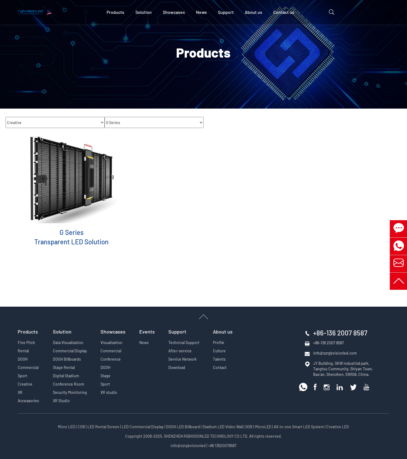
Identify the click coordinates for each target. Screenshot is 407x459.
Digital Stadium (66, 375)
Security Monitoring (70, 392)
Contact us (283, 12)
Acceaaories (28, 400)
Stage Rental (64, 367)
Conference (111, 359)
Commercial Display (70, 350)
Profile (218, 342)
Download (176, 367)
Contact (219, 367)
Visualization (111, 342)
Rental (23, 350)
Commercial (28, 367)
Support (226, 12)
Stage (105, 375)
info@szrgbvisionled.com (335, 353)
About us (253, 12)
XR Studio (61, 400)
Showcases (174, 12)
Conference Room (68, 384)
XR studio (109, 392)
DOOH (23, 359)
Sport (22, 375)
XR (20, 392)
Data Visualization (68, 342)
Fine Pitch (26, 342)
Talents (219, 359)
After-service (180, 350)
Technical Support (183, 342)
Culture (219, 350)
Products (115, 12)
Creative (25, 384)
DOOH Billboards (67, 359)
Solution (143, 12)
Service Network (182, 359)
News (201, 12)
